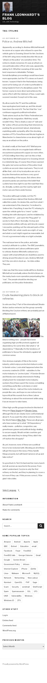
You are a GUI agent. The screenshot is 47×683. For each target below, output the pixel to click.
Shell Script (37, 587)
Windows (28, 596)
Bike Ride (21, 420)
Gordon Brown (19, 560)
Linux (6, 573)
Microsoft (26, 573)
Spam (6, 591)
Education (24, 546)
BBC (6, 546)
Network (7, 578)
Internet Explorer (11, 569)
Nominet (7, 582)
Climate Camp (31, 411)
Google (7, 560)
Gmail (38, 555)
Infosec (26, 564)
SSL (29, 591)
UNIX (6, 596)
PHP (27, 582)
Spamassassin (18, 591)
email (34, 546)
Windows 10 (9, 600)
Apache (27, 542)
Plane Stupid (16, 411)
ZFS (19, 600)
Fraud (18, 551)
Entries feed (8, 620)
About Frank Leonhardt (12, 505)
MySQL (37, 573)
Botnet (14, 546)
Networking (19, 578)
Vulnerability (16, 596)
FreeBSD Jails (9, 555)
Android (17, 542)
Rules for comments (11, 510)
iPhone (24, 569)
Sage (35, 582)
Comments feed (9, 625)
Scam (6, 587)
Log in (5, 615)
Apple (35, 542)
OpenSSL (18, 582)
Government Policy (12, 564)
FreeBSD (27, 551)
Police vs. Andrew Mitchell (17, 41)
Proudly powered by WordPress (16, 664)
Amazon (7, 542)
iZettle (33, 569)
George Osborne (26, 555)
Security (15, 587)
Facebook (8, 551)
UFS (35, 591)
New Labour (33, 578)
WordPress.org (9, 630)
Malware (15, 573)
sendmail (26, 587)
